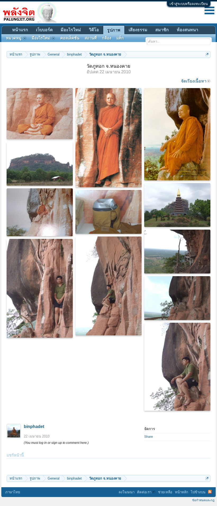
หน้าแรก (20, 30)
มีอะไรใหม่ (71, 30)
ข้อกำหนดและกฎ (203, 500)
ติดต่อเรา (144, 492)
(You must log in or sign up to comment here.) (56, 443)
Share (148, 437)
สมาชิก (162, 30)
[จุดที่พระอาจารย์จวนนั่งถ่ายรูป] (108, 285)
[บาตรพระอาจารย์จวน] (108, 212)
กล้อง (106, 38)
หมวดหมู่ (13, 38)
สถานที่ (91, 38)
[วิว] (177, 251)
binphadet (34, 426)
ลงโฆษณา (126, 492)
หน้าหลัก (181, 492)
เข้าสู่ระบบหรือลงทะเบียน (189, 4)
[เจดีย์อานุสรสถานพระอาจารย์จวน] (177, 205)
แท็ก (120, 38)
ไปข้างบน (198, 492)
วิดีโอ (94, 30)
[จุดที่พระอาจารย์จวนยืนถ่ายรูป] (40, 288)
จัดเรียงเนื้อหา (193, 81)
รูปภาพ (113, 30)
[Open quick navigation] (207, 54)
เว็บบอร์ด (44, 30)
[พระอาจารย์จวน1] (177, 134)
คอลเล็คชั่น (69, 38)
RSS (210, 492)
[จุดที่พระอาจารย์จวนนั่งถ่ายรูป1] (177, 298)
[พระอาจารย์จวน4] (40, 113)
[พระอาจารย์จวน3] (40, 212)
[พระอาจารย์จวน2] (108, 137)
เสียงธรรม (138, 30)
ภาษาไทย (12, 492)
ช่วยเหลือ (165, 492)
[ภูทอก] (40, 164)
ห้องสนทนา (187, 30)
